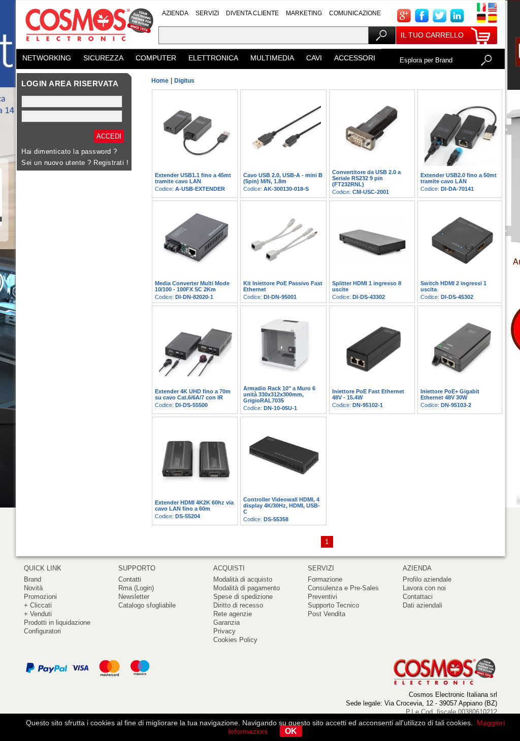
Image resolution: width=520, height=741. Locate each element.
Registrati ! (110, 162)
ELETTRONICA (213, 58)
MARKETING (304, 13)
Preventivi (322, 596)
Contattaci (418, 596)
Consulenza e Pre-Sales (343, 588)
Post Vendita (326, 614)
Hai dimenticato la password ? (69, 151)
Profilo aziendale (427, 579)
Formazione (325, 579)
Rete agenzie (232, 614)
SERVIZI (207, 13)
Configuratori (42, 631)
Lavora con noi (424, 588)
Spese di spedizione (243, 596)
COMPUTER (156, 58)
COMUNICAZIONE (355, 13)
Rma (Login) (136, 588)
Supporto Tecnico (333, 605)
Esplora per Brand (426, 60)
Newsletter (133, 596)
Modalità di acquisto (242, 579)
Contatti (129, 579)
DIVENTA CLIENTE (252, 13)
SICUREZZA (103, 58)
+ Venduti (38, 614)
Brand (32, 579)
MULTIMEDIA (272, 58)
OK (291, 731)
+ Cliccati (38, 605)
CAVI (314, 58)
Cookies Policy (235, 640)
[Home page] (87, 45)
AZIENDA (175, 13)
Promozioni (40, 596)
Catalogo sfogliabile (147, 605)
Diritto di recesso (238, 605)
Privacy (224, 631)
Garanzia (226, 622)
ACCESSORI (354, 58)
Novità (33, 588)
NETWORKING (46, 58)
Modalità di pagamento (246, 588)
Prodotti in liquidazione (57, 622)
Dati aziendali (422, 605)
